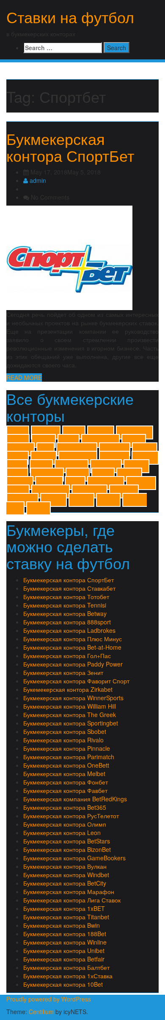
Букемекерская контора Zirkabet (68, 689)
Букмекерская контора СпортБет (70, 147)
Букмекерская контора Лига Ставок (72, 900)
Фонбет (38, 508)
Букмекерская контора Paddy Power (73, 664)
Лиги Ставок (105, 483)
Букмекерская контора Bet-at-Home (72, 647)
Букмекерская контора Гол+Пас (67, 655)
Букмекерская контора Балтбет (66, 967)
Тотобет (81, 500)
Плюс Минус (50, 491)
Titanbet (136, 466)
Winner (103, 475)
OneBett (43, 458)
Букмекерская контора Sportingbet (70, 723)
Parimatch (114, 458)
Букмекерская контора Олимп (64, 824)
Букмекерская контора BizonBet (67, 849)
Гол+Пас (49, 483)
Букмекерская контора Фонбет (65, 782)
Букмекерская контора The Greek (69, 714)
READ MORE (24, 377)
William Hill (47, 475)
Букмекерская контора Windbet (66, 874)
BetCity (43, 441)
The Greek (106, 466)
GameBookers (76, 449)
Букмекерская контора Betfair (63, 959)
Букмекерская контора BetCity (64, 883)
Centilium (41, 1011)
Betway (133, 441)
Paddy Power (77, 458)
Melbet (17, 458)
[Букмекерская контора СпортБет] (69, 257)
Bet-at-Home (134, 432)
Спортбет (124, 491)
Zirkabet (129, 475)
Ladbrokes (114, 449)
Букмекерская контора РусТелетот (71, 815)
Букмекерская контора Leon (62, 832)
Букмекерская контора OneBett (66, 765)
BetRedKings (100, 441)
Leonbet (144, 449)
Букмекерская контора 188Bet (64, 933)
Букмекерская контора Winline (65, 942)
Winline (78, 475)
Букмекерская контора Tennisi (64, 605)
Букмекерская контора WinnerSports (73, 697)
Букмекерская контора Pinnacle (66, 748)
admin (37, 180)
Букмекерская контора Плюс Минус (72, 638)
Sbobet (41, 466)
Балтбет (19, 483)
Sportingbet (71, 466)
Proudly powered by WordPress (48, 999)
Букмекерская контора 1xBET (64, 908)
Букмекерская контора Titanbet (66, 917)
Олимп (18, 491)
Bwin (45, 449)
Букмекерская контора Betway (65, 613)
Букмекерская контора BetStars (66, 841)
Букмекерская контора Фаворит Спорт (76, 681)
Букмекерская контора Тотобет (66, 596)
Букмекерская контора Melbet (64, 773)
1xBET (17, 432)
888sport (100, 432)
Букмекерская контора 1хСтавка (68, 976)
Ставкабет (22, 500)
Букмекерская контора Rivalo (63, 740)
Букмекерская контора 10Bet (63, 984)
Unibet (17, 475)
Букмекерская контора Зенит (63, 672)
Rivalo (17, 466)
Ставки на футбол (70, 16)
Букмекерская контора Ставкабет (69, 588)
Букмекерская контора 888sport (67, 622)
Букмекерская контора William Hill (69, 706)
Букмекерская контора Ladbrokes (69, 630)
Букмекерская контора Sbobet (64, 731)
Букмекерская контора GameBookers (74, 858)
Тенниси (53, 500)
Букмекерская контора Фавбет (65, 790)
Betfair (68, 441)
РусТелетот (89, 491)
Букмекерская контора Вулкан (65, 866)
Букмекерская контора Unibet (63, 950)
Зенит (75, 483)
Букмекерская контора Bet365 (64, 807)
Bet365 (18, 441)
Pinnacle (145, 458)
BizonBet (20, 449)
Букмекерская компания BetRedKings (75, 799)
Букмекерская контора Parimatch (68, 756)
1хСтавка (46, 432)
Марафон (141, 483)
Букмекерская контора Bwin (61, 925)
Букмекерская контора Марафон (68, 891)
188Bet (73, 432)
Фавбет (108, 500)
